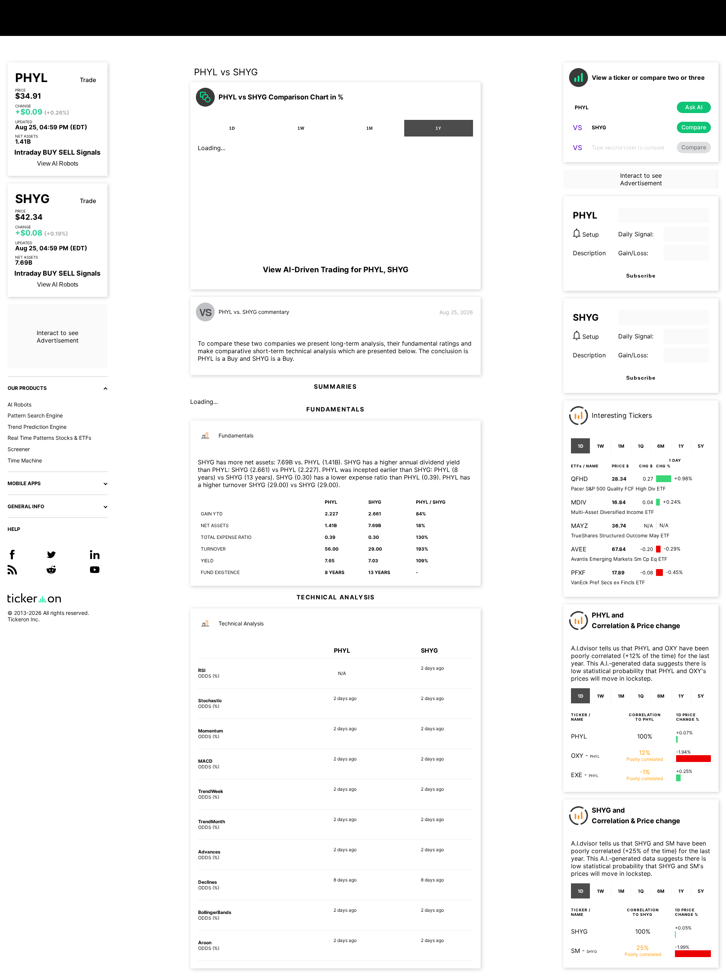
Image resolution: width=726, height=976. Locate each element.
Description (589, 253)
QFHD (579, 479)
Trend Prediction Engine (37, 427)
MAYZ (579, 525)
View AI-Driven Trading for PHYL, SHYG (335, 269)
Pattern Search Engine (35, 415)
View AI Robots (57, 163)
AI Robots (19, 404)
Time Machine (25, 460)
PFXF (578, 572)
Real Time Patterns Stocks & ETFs (49, 437)
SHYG (32, 199)
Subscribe (641, 276)
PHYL (31, 78)
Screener (19, 449)
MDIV (578, 502)
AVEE (578, 549)
